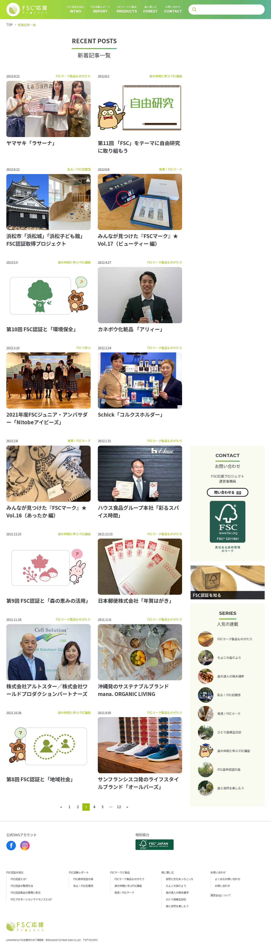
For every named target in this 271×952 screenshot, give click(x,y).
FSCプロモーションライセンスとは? (31, 899)
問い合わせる (224, 492)
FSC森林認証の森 (83, 879)
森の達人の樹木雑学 (177, 892)
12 (119, 806)
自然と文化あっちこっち (180, 879)
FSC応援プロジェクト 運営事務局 (227, 479)
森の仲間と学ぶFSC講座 (128, 885)
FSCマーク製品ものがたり (129, 879)
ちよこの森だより (176, 885)
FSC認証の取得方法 (22, 885)
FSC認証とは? (19, 879)
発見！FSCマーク (124, 892)
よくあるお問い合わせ (227, 879)
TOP (9, 24)
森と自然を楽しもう (177, 906)
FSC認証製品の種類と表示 (26, 892)
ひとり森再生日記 (176, 899)
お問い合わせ (222, 885)
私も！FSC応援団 (83, 885)
